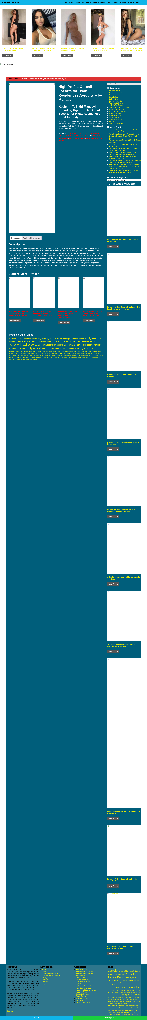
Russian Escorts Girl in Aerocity (115, 1012)
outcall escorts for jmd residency (60, 357)
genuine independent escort (133, 992)
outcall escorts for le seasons (76, 357)
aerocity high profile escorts (60, 341)
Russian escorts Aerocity (117, 119)
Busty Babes (113, 97)
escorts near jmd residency (69, 351)
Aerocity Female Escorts (117, 95)
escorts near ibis (58, 351)
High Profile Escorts (116, 105)
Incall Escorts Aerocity (116, 109)
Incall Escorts (132, 1001)
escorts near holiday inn (31, 351)
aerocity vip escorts (84, 349)
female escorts (124, 990)
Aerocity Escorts (114, 91)
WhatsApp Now (110, 1018)
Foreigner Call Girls (116, 103)
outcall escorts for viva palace (29, 359)
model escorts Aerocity (129, 1007)
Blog (137, 2)
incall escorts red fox (54, 355)
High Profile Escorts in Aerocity (129, 997)
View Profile (8, 55)
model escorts (120, 1007)
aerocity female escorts (19, 341)
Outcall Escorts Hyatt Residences (76, 135)
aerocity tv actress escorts (64, 349)
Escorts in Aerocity (10, 2)
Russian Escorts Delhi (83, 2)
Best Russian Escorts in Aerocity (120, 984)
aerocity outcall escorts (77, 138)
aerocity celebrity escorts (45, 339)
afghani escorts (131, 982)
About (71, 2)
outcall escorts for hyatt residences (32, 357)
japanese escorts (112, 1007)
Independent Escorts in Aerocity (120, 111)
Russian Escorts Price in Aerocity (122, 1014)
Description (15, 238)
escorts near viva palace (29, 353)
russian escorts (131, 1010)
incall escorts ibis (93, 353)
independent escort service (132, 1005)
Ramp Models (114, 117)
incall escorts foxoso (52, 353)
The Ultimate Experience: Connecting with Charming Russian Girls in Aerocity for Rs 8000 (124, 136)
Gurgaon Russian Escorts (101, 2)
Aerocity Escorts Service (117, 93)
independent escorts (117, 1005)
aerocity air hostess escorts (21, 339)
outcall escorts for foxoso (92, 355)
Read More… (11, 1011)
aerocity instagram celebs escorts (78, 345)
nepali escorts (120, 1010)
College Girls (113, 99)
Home (65, 2)
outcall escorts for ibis (47, 357)
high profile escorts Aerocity (114, 997)
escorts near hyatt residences (47, 351)
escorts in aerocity (127, 987)
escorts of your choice (113, 990)
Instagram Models (115, 113)
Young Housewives (116, 123)
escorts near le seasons (82, 351)
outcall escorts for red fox (15, 359)
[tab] (16, 238)
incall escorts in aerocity (124, 1003)
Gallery (115, 2)
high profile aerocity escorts (114, 995)
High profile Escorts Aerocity (119, 107)
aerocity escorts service (120, 974)
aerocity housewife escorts (84, 341)
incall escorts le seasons (27, 355)
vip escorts (134, 1014)
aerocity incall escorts (23, 344)
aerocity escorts (91, 338)
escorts (114, 988)
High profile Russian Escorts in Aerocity (128, 999)
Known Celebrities (115, 115)
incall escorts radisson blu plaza (40, 355)
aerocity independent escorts (50, 345)
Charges (123, 2)
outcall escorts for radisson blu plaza (92, 357)
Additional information (31, 238)
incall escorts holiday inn (66, 353)
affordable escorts (122, 982)
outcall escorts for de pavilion (79, 355)
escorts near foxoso (18, 351)
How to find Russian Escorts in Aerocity (117, 1001)
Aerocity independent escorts (126, 980)
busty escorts (131, 984)
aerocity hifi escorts (39, 341)
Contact (131, 2)
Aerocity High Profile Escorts (77, 133)
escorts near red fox (17, 353)
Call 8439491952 (37, 1018)
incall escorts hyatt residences (81, 353)
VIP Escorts (113, 121)
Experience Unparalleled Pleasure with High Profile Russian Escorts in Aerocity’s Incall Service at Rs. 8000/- (124, 167)
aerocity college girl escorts (69, 339)
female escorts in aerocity (120, 992)
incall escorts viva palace (65, 355)
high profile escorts (131, 994)
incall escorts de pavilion (41, 353)
